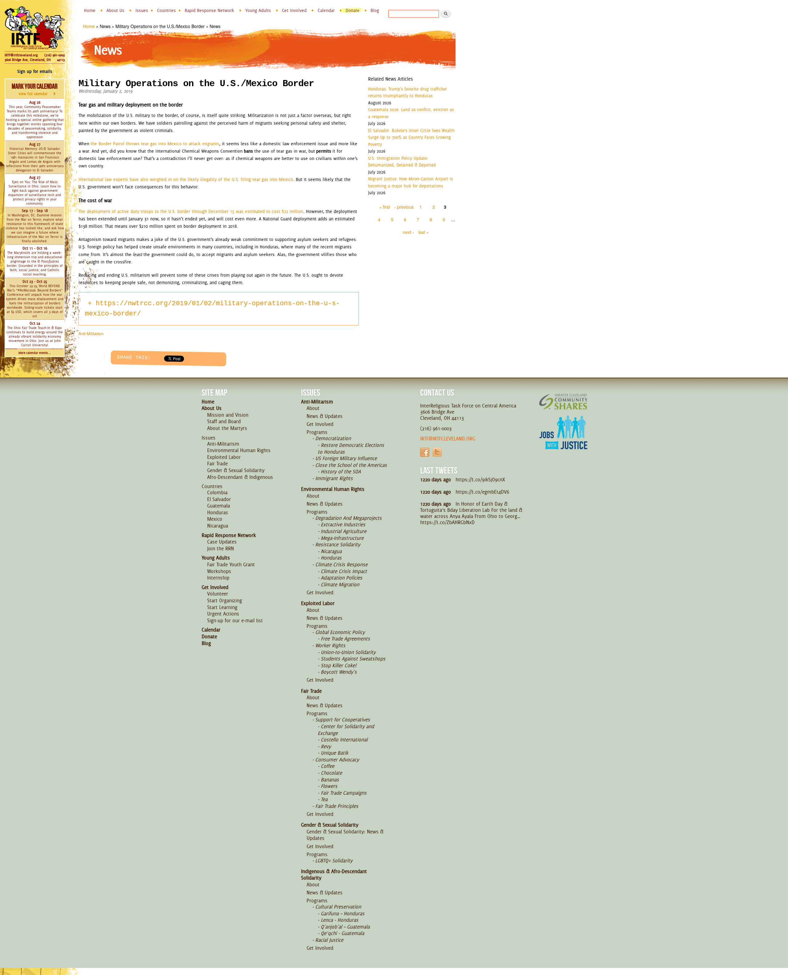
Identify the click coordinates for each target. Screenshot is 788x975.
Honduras (217, 512)
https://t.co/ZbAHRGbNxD (447, 522)
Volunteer (217, 594)
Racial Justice (329, 940)
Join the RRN (220, 548)
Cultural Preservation (338, 907)
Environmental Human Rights (239, 450)
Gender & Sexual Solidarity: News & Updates (345, 835)
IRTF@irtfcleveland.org (21, 55)
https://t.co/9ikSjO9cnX (480, 479)
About (313, 408)
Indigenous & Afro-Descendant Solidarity (334, 874)
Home (89, 10)
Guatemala (218, 506)
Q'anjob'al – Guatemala (345, 927)
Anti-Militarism (91, 333)
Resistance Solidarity (337, 544)
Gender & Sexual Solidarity (235, 470)
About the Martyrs (227, 428)
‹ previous (404, 207)
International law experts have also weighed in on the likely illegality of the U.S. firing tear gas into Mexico (185, 179)
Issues (141, 10)
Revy (326, 746)
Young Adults (258, 10)
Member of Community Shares (563, 401)
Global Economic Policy (340, 632)
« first (384, 207)
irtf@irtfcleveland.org (447, 438)
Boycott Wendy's (339, 672)
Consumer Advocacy (337, 759)
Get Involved (294, 10)
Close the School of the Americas (351, 465)
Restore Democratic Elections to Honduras (351, 448)
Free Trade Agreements (345, 639)
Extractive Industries (343, 524)
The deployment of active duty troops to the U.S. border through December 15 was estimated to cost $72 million (190, 211)
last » (423, 232)
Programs (317, 432)
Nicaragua (217, 526)
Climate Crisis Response (341, 564)
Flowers (329, 786)
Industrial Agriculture (343, 531)
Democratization (333, 438)
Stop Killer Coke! (338, 665)
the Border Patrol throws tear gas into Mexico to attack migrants (154, 143)
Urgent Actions (223, 614)
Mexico (214, 519)
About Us (115, 10)
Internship (218, 578)
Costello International (344, 739)
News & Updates (325, 416)
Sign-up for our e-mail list (235, 620)
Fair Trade (217, 463)
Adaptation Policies (341, 578)
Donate (353, 10)
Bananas (330, 779)
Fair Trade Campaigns (344, 793)
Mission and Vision (227, 415)
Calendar (326, 10)
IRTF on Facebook (424, 452)
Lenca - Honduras (339, 920)
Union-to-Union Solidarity (348, 652)
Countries (166, 10)
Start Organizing (224, 600)
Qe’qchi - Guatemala (342, 933)
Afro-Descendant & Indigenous (240, 477)
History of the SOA (341, 471)
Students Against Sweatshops (353, 659)
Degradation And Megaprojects (348, 518)
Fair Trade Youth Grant (231, 564)
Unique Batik (334, 753)
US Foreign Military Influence (346, 458)
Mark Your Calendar (35, 89)
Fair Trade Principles (336, 806)
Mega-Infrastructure (342, 538)
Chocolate (331, 773)
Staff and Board (224, 421)
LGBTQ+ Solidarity (333, 860)
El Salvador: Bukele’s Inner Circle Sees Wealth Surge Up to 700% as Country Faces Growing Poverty (411, 137)
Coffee (327, 766)
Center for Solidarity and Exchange (346, 729)
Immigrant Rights (334, 478)
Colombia (217, 492)
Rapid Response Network (209, 10)
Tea (324, 799)
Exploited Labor (224, 457)
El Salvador (219, 499)
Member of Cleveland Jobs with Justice (563, 440)
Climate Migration (340, 584)
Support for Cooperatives (342, 719)
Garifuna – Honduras (342, 913)
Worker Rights (330, 645)
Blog (375, 10)
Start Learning (222, 607)
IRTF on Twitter (437, 452)
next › (408, 232)
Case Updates (222, 542)
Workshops (219, 571)
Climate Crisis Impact (344, 571)
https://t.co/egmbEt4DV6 (482, 492)
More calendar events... (34, 353)
